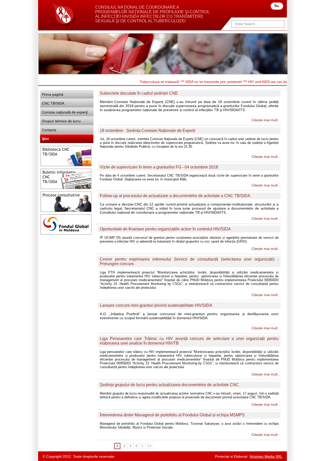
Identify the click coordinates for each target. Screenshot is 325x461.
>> (150, 446)
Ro (276, 6)
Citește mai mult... (266, 120)
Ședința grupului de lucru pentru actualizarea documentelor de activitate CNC (169, 385)
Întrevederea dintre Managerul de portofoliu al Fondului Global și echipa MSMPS (172, 415)
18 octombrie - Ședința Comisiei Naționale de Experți (147, 130)
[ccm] (62, 14)
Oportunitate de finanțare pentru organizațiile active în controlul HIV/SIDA (165, 229)
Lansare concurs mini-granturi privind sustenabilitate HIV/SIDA (156, 305)
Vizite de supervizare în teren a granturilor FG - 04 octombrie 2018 (159, 167)
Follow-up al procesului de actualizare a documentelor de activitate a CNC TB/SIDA (175, 196)
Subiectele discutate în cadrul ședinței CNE (139, 93)
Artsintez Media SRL (266, 456)
